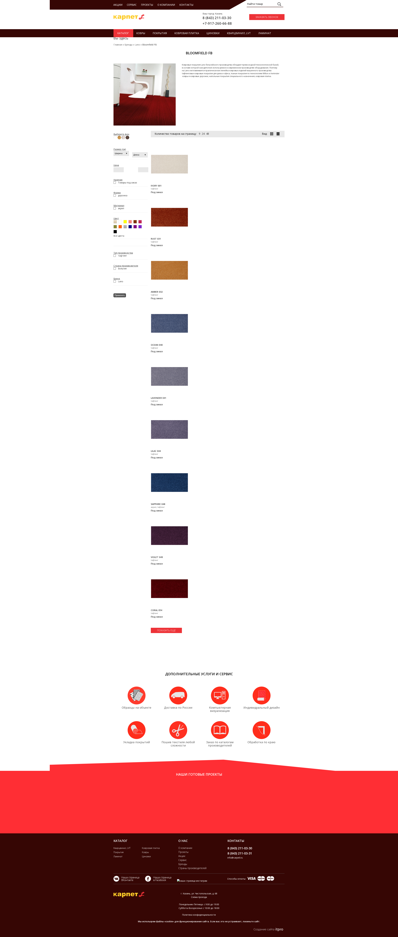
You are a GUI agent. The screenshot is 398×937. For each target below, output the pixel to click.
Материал (118, 205)
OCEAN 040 (157, 344)
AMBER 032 (157, 291)
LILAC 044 (156, 450)
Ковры (145, 852)
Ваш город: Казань (212, 13)
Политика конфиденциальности (199, 914)
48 (207, 133)
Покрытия (118, 852)
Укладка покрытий (136, 742)
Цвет (116, 218)
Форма (117, 192)
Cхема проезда (199, 897)
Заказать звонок (266, 17)
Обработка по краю (261, 742)
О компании (166, 5)
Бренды (128, 44)
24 (203, 133)
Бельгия (122, 268)
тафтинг (122, 255)
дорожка (122, 195)
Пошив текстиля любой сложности (178, 743)
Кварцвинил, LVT (121, 848)
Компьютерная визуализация (220, 709)
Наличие (118, 179)
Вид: (264, 133)
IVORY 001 (156, 185)
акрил (121, 208)
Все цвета (118, 235)
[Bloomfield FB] (144, 125)
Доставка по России (178, 707)
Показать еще (166, 630)
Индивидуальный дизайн (261, 707)
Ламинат (118, 856)
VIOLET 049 (157, 557)
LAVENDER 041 (158, 397)
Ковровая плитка (151, 848)
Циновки (146, 856)
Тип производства (123, 252)
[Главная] (128, 19)
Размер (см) (119, 149)
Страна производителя (125, 265)
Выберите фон (121, 134)
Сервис (132, 5)
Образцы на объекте (136, 707)
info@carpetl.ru (235, 857)
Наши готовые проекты (199, 774)
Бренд (116, 278)
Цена (116, 165)
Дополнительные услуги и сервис (199, 674)
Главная (117, 44)
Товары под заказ (127, 182)
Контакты (186, 5)
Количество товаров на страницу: (176, 133)
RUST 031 (156, 238)
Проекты (147, 5)
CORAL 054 (156, 610)
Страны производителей (192, 868)
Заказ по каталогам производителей (220, 743)
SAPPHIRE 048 (158, 504)
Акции (118, 5)
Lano (137, 44)
